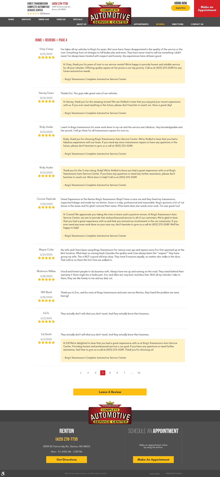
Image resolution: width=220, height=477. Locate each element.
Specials (77, 19)
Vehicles (61, 19)
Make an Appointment (207, 8)
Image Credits (154, 474)
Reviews (160, 24)
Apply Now (181, 8)
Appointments (141, 24)
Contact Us (197, 24)
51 (139, 372)
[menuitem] (11, 19)
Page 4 (63, 40)
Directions (177, 24)
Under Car (43, 19)
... (132, 372)
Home (11, 19)
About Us (81, 24)
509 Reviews (45, 13)
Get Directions (67, 459)
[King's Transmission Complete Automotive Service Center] (110, 13)
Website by (174, 473)
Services (26, 19)
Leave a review (110, 392)
